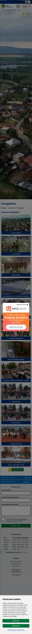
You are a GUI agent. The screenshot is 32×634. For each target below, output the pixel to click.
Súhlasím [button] (16, 621)
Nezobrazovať (22, 304)
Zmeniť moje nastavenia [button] (16, 630)
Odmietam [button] (16, 626)
